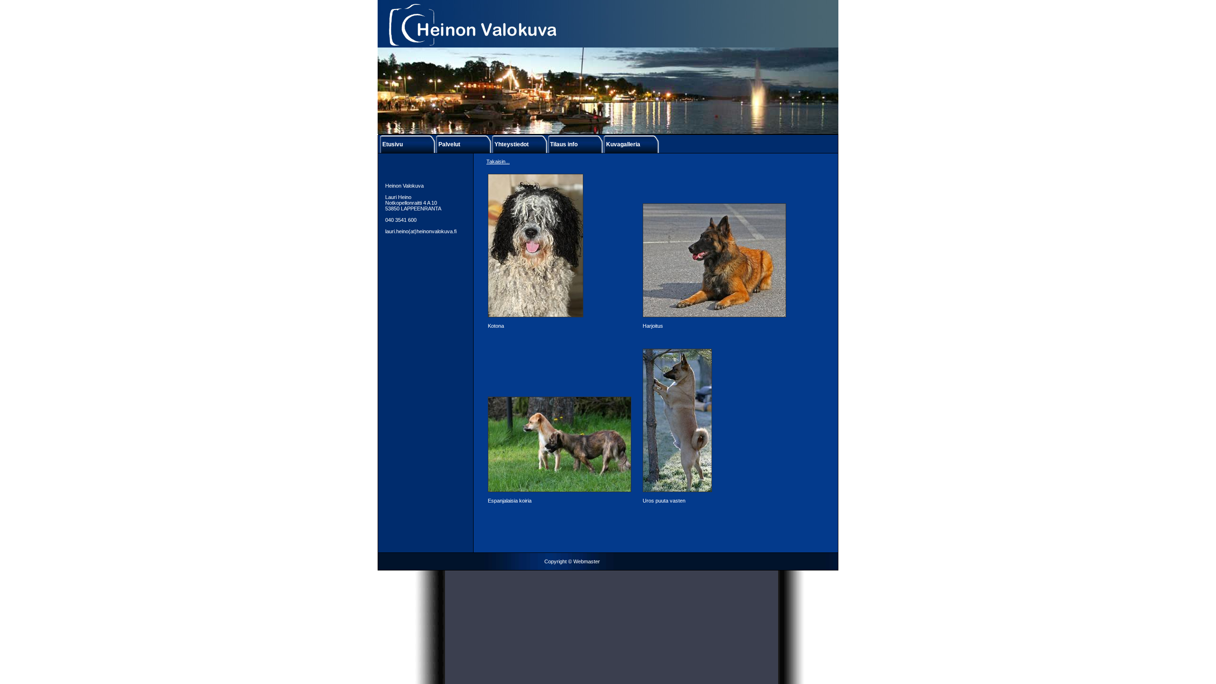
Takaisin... (498, 161)
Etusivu (392, 144)
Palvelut (449, 144)
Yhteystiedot (511, 144)
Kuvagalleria (623, 144)
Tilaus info (564, 144)
